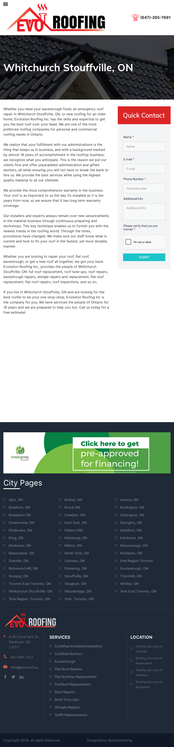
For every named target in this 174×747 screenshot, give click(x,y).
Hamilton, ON (131, 530)
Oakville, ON (18, 561)
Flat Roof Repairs (68, 669)
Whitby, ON (129, 583)
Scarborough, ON (134, 568)
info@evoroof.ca (24, 667)
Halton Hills (74, 530)
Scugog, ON (18, 576)
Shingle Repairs (67, 707)
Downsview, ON (21, 522)
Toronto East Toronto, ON (30, 583)
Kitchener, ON (131, 538)
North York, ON (77, 553)
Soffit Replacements (71, 715)
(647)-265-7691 (155, 17)
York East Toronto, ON (138, 591)
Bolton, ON (73, 500)
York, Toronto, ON (79, 599)
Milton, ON (73, 545)
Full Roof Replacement (73, 684)
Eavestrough (65, 661)
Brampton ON (20, 515)
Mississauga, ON (134, 545)
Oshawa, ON (75, 561)
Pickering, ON (76, 568)
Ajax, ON (16, 500)
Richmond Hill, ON (23, 568)
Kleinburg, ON (76, 538)
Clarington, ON (132, 515)
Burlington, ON (132, 507)
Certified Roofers (68, 654)
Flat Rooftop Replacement (76, 677)
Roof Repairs (65, 692)
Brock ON (72, 507)
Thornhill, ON (131, 576)
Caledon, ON (75, 515)
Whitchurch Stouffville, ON (30, 591)
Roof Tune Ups (67, 699)
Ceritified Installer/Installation (78, 646)
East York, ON (76, 522)
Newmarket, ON (21, 553)
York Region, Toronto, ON (29, 599)
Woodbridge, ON (78, 591)
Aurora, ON (129, 500)
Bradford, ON (19, 507)
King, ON (16, 538)
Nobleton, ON (131, 553)
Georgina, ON (131, 522)
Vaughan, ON (75, 583)
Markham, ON (20, 545)
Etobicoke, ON (20, 530)
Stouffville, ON (76, 576)
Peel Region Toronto (136, 561)
